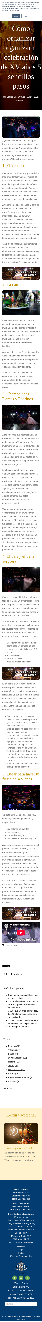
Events (15, 945)
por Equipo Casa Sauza (14, 97)
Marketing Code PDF (21, 1236)
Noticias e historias (21, 1199)
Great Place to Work (21, 1196)
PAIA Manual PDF (21, 1239)
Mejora (13, 1073)
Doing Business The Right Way (21, 1223)
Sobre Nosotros (21, 1189)
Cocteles (13, 1081)
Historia (14, 1062)
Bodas (13, 1054)
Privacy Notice (21, 1217)
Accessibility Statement (21, 1226)
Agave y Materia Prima (20, 1077)
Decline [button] (25, 16)
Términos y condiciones (21, 1209)
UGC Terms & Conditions (21, 1242)
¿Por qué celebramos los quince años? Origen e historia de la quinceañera (23, 1004)
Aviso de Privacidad (21, 1206)
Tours (13, 1065)
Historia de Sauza (21, 1192)
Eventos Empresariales (21, 1256)
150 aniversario (17, 1058)
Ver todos (8, 1088)
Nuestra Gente (17, 1069)
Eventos (9, 945)
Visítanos (14, 1050)
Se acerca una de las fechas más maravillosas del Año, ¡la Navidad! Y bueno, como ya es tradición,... (20, 1154)
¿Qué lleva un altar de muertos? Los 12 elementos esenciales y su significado (23, 1014)
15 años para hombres (18, 1026)
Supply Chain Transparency (21, 1220)
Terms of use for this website (21, 1230)
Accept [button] (16, 16)
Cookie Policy (21, 1233)
